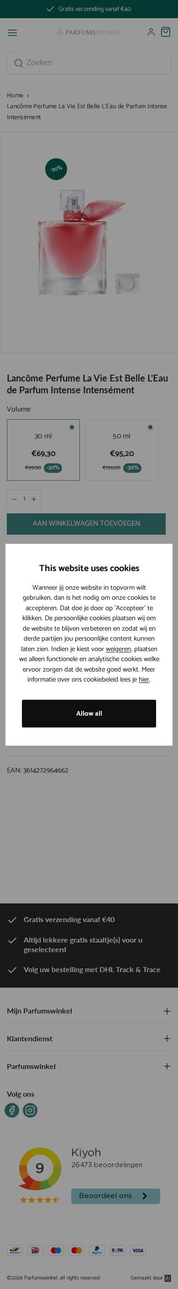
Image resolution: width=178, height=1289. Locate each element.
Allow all (89, 713)
